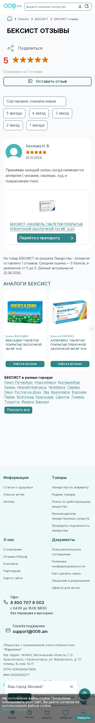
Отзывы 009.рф (15, 556)
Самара (73, 387)
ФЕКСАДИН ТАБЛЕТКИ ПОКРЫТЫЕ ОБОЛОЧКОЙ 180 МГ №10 (24, 345)
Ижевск (28, 402)
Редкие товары (63, 494)
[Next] (91, 329)
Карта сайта (13, 578)
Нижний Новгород (32, 387)
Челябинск (56, 387)
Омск (8, 392)
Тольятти (12, 402)
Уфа (46, 392)
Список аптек (13, 494)
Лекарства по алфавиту (70, 487)
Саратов (62, 397)
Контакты (10, 564)
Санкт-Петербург (18, 382)
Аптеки (8, 501)
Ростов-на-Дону (28, 392)
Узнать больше (14, 709)
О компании (12, 549)
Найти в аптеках (25, 364)
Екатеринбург (69, 382)
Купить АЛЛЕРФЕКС (62, 336)
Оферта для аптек (66, 588)
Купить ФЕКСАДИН (17, 336)
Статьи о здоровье (18, 487)
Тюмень (77, 397)
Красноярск (60, 392)
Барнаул (42, 402)
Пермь (9, 397)
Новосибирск (45, 382)
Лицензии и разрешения (71, 580)
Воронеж (79, 392)
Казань (9, 387)
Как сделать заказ (66, 573)
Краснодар (45, 397)
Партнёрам (12, 571)
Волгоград (25, 397)
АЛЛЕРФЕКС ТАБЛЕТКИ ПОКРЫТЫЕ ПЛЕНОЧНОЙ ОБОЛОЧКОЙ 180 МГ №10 (68, 345)
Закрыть (83, 718)
